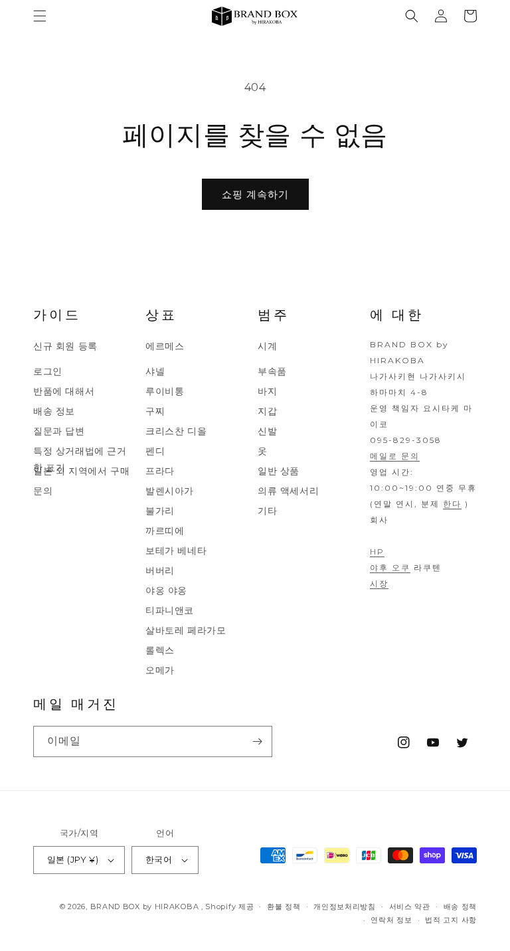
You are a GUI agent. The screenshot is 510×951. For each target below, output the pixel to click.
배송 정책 (460, 906)
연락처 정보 (391, 919)
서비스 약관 (409, 906)
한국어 (158, 859)
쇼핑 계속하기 (255, 194)
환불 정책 (284, 906)
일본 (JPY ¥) (72, 859)
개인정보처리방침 (344, 906)
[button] (39, 16)
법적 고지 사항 (451, 919)
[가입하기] (257, 741)
